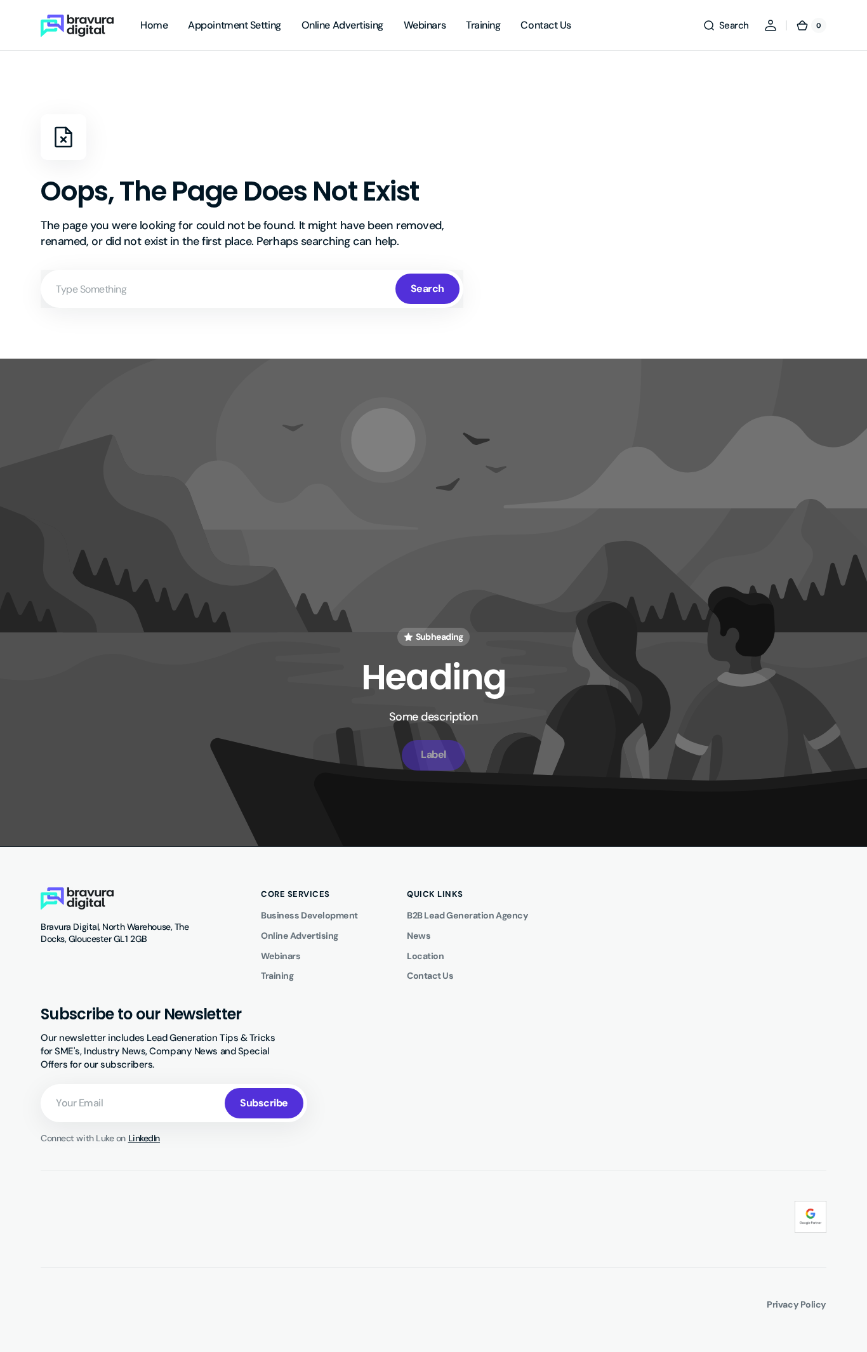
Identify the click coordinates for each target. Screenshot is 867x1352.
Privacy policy (796, 1304)
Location (425, 956)
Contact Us (430, 975)
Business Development (309, 915)
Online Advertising (299, 935)
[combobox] (252, 289)
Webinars (280, 956)
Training (277, 975)
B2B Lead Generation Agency (467, 915)
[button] (726, 25)
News (418, 935)
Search (427, 288)
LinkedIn (144, 1138)
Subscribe (264, 1103)
